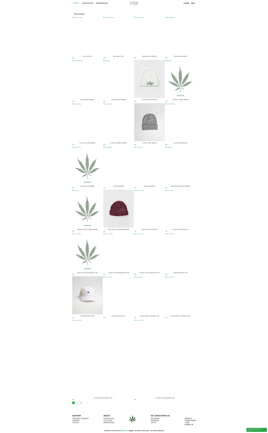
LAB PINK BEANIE (118, 186)
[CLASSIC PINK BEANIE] (180, 122)
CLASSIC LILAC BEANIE (87, 186)
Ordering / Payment (80, 418)
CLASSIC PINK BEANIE (180, 143)
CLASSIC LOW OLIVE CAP (149, 229)
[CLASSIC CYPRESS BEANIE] (180, 79)
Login (186, 3)
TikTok (153, 422)
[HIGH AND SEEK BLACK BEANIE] (180, 165)
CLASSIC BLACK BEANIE (118, 100)
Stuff (75, 3)
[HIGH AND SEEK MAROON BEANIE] (118, 209)
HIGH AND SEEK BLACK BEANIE (180, 186)
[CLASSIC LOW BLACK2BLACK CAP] (87, 252)
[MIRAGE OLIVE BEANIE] (149, 36)
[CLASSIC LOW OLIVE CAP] (149, 209)
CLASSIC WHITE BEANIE (149, 100)
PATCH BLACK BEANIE (180, 56)
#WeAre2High (102, 3)
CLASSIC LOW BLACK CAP (180, 229)
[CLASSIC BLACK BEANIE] (118, 79)
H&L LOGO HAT (87, 56)
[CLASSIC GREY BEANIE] (149, 122)
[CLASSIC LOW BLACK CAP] (180, 209)
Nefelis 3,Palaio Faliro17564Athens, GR (190, 421)
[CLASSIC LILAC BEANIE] (87, 165)
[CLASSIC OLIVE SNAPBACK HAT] (165, 358)
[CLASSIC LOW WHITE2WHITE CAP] (118, 252)
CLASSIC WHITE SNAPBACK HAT (180, 316)
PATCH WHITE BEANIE (87, 100)
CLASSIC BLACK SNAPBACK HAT (149, 316)
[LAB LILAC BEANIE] (149, 165)
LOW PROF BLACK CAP (181, 273)
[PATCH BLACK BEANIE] (180, 36)
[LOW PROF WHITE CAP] (87, 295)
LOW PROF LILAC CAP (118, 316)
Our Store (108, 420)
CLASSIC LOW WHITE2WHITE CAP (118, 273)
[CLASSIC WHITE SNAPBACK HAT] (180, 295)
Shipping (75, 420)
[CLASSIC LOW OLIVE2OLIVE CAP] (149, 252)
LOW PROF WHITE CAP (87, 316)
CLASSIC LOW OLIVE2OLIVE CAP (149, 273)
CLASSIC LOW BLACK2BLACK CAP (87, 273)
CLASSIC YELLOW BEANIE (87, 143)
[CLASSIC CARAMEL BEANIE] (118, 122)
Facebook (155, 420)
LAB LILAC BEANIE (149, 186)
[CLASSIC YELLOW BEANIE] (87, 122)
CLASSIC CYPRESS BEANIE (180, 100)
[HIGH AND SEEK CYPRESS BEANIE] (87, 209)
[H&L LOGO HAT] (87, 36)
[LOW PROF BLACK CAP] (180, 252)
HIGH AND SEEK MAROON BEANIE (118, 229)
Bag (193, 3)
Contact (75, 422)
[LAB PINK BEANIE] (118, 165)
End (81, 403)
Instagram (155, 418)
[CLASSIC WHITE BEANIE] (149, 79)
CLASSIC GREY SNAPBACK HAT (103, 398)
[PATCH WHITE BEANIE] (87, 79)
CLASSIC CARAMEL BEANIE (118, 143)
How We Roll (88, 3)
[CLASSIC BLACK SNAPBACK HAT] (149, 295)
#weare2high (109, 422)
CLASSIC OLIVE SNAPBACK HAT (165, 398)
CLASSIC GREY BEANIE (150, 143)
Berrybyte (125, 430)
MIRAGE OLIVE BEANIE (149, 56)
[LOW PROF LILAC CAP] (118, 295)
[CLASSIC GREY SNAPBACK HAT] (103, 358)
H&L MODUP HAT (118, 56)
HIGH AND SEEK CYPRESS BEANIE (87, 229)
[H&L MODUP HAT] (118, 36)
